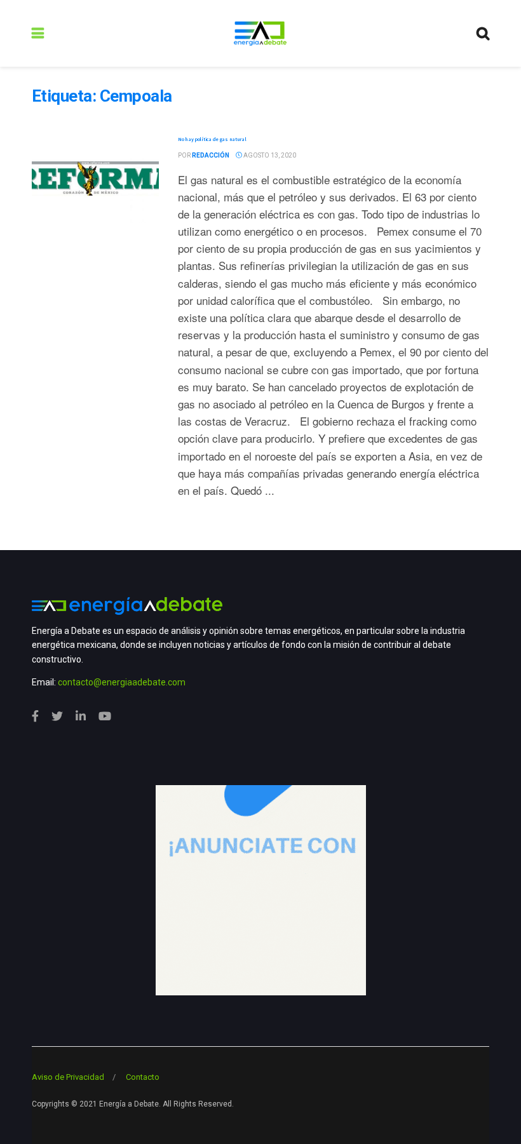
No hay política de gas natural (212, 139)
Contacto (142, 1077)
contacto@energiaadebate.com (122, 682)
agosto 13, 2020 (269, 155)
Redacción (210, 155)
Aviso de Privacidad (68, 1077)
